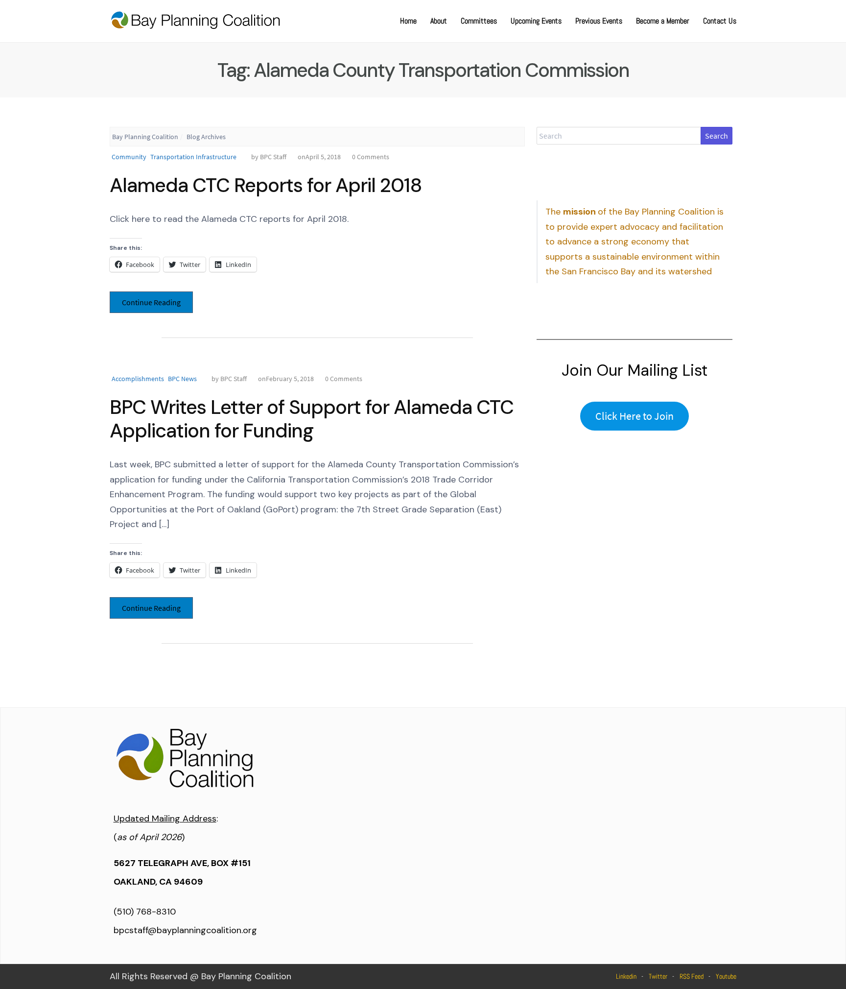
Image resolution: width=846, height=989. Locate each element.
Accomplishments (138, 378)
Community (129, 156)
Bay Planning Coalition (145, 136)
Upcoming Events (536, 21)
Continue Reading (151, 302)
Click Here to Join (634, 416)
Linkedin (626, 976)
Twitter (658, 976)
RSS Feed (692, 976)
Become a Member (662, 21)
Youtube (726, 976)
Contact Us (719, 21)
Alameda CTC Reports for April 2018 (266, 185)
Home (408, 21)
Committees (479, 21)
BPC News (182, 378)
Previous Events (598, 21)
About (438, 21)
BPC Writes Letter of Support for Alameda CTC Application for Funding (312, 418)
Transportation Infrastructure (193, 156)
